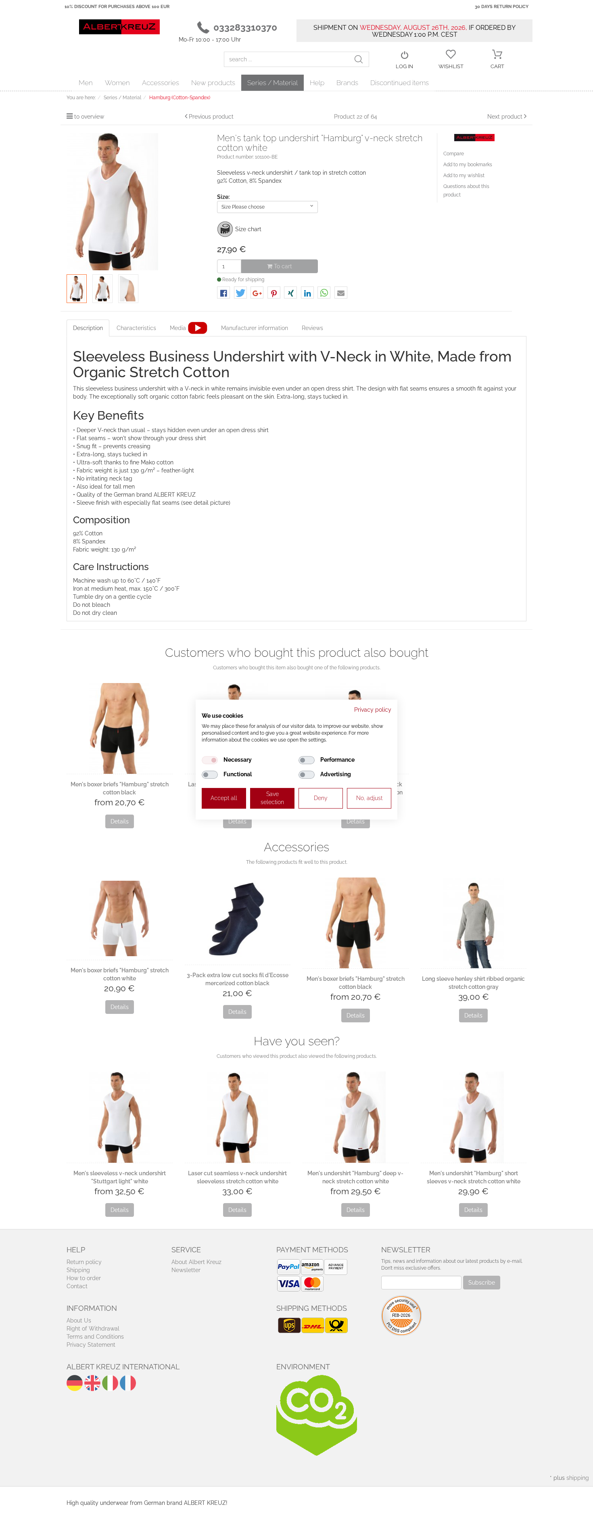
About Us (79, 1320)
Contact (77, 1286)
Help (317, 83)
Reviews (312, 328)
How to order (84, 1278)
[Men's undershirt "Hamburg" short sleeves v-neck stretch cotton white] (474, 1117)
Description (88, 328)
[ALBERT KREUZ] (119, 26)
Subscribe (481, 1282)
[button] (223, 293)
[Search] (361, 59)
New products (213, 83)
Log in (404, 66)
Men (86, 83)
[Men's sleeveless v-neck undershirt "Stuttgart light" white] (120, 1117)
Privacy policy (372, 709)
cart (497, 66)
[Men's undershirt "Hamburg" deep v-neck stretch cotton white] (356, 1117)
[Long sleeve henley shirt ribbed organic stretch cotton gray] (474, 923)
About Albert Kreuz (196, 1262)
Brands (347, 83)
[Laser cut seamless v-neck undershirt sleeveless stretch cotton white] (238, 1117)
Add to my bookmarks (467, 164)
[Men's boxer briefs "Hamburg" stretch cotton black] (120, 728)
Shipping (78, 1270)
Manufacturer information (254, 328)
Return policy (84, 1262)
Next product (504, 116)
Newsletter (185, 1270)
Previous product (211, 116)
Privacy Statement (91, 1344)
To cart (282, 266)
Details (120, 821)
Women (117, 83)
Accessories (160, 83)
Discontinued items (399, 83)
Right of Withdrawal (93, 1328)
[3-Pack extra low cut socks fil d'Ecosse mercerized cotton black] (238, 921)
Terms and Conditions (95, 1336)
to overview (89, 116)
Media (178, 328)
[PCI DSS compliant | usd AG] (401, 1315)
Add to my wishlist (463, 175)
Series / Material (272, 83)
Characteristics (136, 328)
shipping (577, 1478)
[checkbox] (210, 760)
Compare (453, 154)
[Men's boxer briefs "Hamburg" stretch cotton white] (120, 919)
